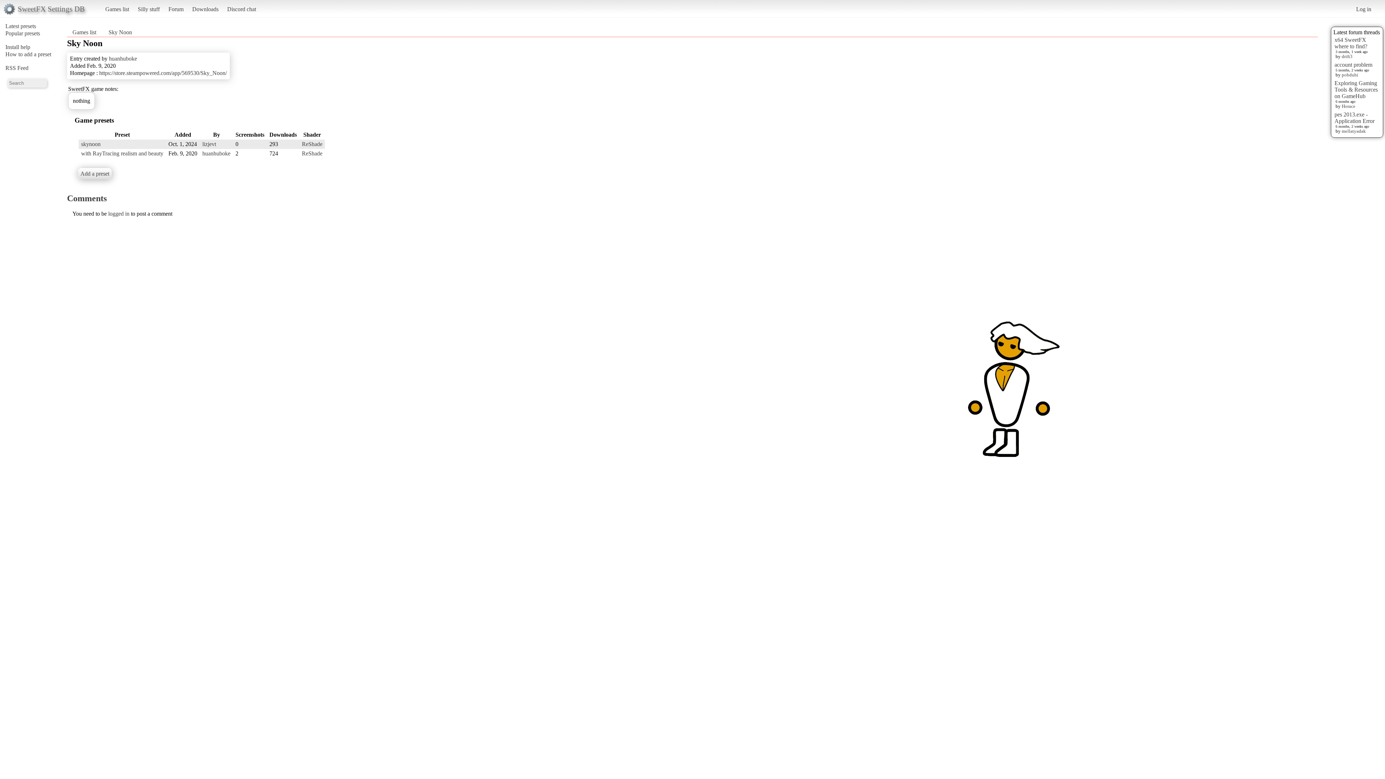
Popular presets (22, 33)
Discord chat (241, 9)
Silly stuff (149, 9)
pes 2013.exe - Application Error (1355, 117)
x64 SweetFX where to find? (1351, 43)
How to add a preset (28, 54)
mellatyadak (1354, 131)
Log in (1363, 9)
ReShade (312, 144)
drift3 (1347, 56)
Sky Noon (120, 32)
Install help (17, 47)
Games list (117, 9)
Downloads (205, 9)
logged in (118, 214)
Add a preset (94, 174)
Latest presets (20, 26)
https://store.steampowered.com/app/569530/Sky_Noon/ (163, 73)
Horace (1348, 106)
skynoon (91, 144)
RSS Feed (16, 68)
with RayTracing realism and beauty (122, 153)
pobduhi (1350, 75)
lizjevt (209, 144)
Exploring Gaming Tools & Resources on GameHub (1356, 89)
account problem (1353, 65)
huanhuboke (123, 59)
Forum (176, 9)
